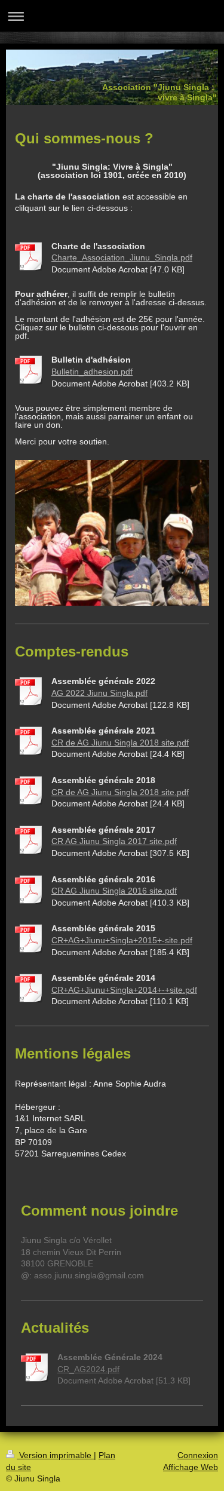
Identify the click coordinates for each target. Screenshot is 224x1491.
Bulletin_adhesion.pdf (92, 371)
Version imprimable (55, 1455)
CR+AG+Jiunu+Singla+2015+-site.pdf (121, 940)
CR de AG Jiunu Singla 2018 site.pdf (120, 742)
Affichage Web (190, 1467)
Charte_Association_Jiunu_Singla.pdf (121, 257)
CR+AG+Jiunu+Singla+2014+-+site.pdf (124, 990)
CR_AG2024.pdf (88, 1369)
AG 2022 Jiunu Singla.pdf (99, 693)
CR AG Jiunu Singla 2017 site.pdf (114, 841)
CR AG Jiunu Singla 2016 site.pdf (114, 890)
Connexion (197, 1455)
